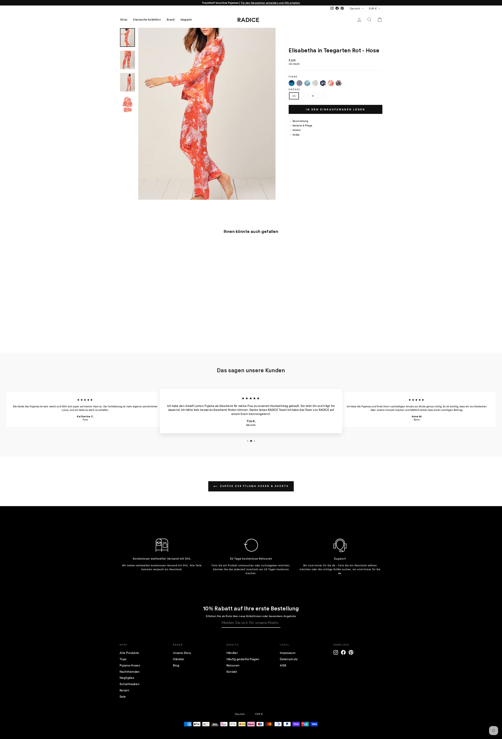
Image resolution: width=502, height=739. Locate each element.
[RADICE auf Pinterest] (351, 652)
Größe (294, 89)
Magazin (186, 19)
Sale (123, 696)
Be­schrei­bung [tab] (300, 121)
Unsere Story (182, 653)
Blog (176, 665)
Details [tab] (297, 130)
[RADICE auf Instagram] (335, 652)
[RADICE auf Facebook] (343, 652)
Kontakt (231, 671)
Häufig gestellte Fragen (242, 659)
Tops (123, 659)
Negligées (127, 677)
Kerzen (124, 690)
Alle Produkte (129, 653)
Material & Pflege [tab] (302, 125)
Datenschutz (289, 659)
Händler (178, 659)
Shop (123, 19)
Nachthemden (130, 671)
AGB (283, 665)
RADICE (248, 19)
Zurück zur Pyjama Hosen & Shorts (254, 486)
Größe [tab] (296, 134)
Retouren (233, 665)
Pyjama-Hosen (130, 665)
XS (294, 95)
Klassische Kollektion (147, 19)
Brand (171, 19)
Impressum (287, 653)
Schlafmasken (129, 684)
